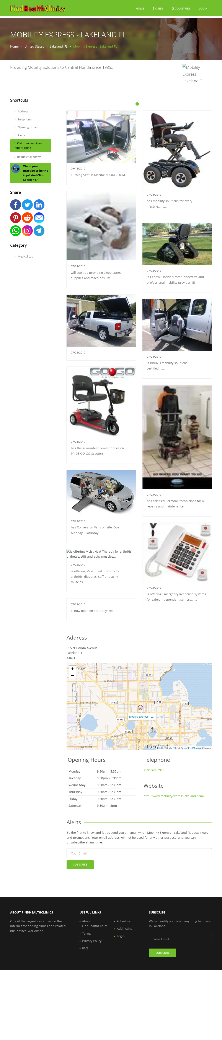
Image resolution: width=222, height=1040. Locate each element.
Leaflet (160, 748)
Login (203, 8)
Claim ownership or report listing (28, 145)
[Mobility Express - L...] (140, 707)
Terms (86, 933)
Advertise (124, 921)
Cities (158, 8)
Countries (182, 8)
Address (22, 111)
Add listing (124, 928)
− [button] (72, 675)
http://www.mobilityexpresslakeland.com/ (174, 796)
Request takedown (29, 157)
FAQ (85, 948)
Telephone (24, 119)
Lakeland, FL (58, 46)
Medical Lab (25, 256)
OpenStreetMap (189, 748)
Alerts (21, 135)
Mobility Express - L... (141, 716)
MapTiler (173, 748)
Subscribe (80, 864)
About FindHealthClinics (95, 923)
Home (140, 8)
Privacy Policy (91, 941)
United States (34, 46)
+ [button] (72, 669)
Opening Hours (27, 127)
